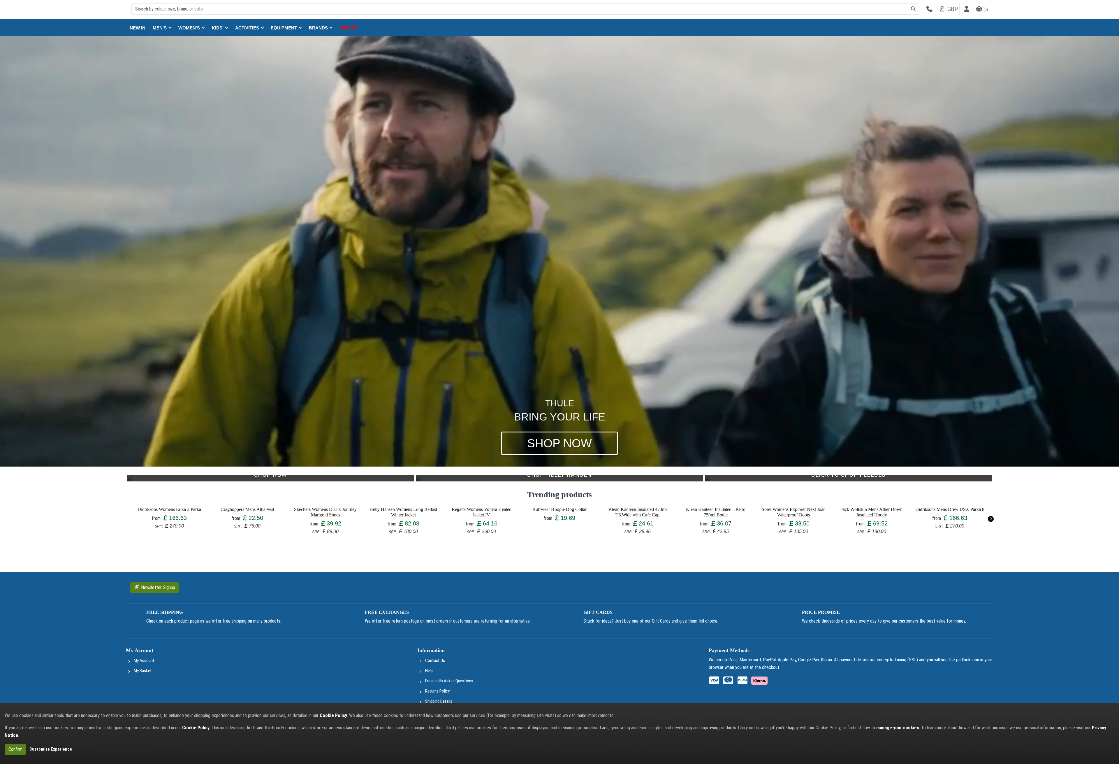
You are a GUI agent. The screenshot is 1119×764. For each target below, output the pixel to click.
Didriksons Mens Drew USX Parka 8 (949, 509)
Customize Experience (50, 749)
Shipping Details (438, 701)
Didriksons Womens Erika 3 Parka (169, 509)
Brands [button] (319, 27)
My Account (144, 660)
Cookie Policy (333, 715)
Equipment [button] (284, 27)
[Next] (990, 519)
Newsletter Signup (158, 587)
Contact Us (435, 660)
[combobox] (525, 9)
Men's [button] (160, 27)
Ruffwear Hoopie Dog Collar (559, 509)
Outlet (348, 27)
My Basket (143, 670)
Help (429, 670)
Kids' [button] (218, 27)
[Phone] (929, 9)
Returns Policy (437, 691)
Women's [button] (189, 27)
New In (137, 27)
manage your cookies (897, 727)
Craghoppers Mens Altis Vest (247, 509)
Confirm (15, 749)
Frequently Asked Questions (449, 681)
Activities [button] (247, 27)
